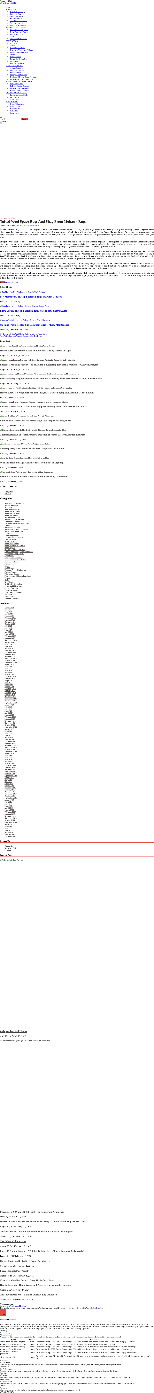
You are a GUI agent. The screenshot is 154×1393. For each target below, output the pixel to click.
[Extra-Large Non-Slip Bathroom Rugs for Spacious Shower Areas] (24, 306)
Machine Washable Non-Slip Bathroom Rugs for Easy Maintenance (34, 324)
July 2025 (8, 626)
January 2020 (10, 719)
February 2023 (10, 677)
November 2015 (11, 818)
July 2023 (8, 666)
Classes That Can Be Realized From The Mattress (25, 1261)
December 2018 (10, 745)
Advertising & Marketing (14, 503)
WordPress (13, 1306)
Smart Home (14, 113)
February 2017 (10, 788)
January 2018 (10, 768)
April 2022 (9, 685)
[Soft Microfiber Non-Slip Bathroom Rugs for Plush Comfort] (22, 292)
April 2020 (9, 713)
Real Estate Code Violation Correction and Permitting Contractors (34, 476)
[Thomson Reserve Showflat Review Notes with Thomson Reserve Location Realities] (33, 430)
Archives (8, 494)
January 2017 (10, 790)
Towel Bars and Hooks (18, 21)
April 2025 (9, 632)
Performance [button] (4, 1367)
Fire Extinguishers (16, 84)
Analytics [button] (3, 1373)
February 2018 (10, 765)
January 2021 (10, 695)
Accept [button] (88, 1308)
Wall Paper (14, 61)
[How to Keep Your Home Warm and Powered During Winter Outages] (27, 346)
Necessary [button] (3, 1331)
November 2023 (11, 658)
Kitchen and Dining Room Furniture (23, 77)
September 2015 (11, 822)
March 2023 (9, 674)
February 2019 (10, 741)
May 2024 (8, 646)
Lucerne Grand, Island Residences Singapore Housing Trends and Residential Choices (43, 406)
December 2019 (10, 721)
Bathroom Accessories (18, 25)
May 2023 (8, 670)
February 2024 (10, 652)
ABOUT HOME (12, 102)
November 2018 (11, 747)
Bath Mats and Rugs (17, 12)
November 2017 (11, 772)
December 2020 (10, 697)
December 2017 (10, 770)
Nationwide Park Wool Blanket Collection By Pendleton (28, 1294)
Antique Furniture (16, 68)
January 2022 (10, 691)
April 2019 (9, 737)
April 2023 (9, 672)
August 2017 (9, 778)
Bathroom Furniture (17, 70)
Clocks (12, 45)
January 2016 (10, 814)
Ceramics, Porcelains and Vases (17, 523)
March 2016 (9, 810)
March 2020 (9, 715)
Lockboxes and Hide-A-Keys (20, 88)
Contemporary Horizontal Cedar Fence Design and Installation (32, 448)
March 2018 (9, 763)
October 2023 (10, 660)
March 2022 (9, 687)
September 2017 (11, 776)
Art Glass (13, 43)
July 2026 (8, 610)
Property (8, 578)
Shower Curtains (16, 18)
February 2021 (10, 693)
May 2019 (8, 735)
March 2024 (9, 650)
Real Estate (14, 111)
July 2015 (8, 826)
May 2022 (8, 683)
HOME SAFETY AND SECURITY (19, 81)
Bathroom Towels (16, 14)
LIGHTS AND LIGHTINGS (16, 93)
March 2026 (9, 616)
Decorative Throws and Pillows (21, 50)
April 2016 (9, 808)
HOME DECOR (12, 41)
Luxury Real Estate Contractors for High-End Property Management (35, 420)
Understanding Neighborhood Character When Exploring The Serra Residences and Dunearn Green (51, 378)
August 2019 (9, 729)
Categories (9, 492)
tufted (17, 282)
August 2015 (9, 824)
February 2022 (10, 689)
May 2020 (8, 711)
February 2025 (10, 636)
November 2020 (11, 699)
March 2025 (9, 634)
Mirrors (12, 54)
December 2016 (10, 792)
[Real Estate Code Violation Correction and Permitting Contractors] (26, 472)
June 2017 (8, 782)
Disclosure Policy (11, 848)
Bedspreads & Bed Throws (13, 1031)
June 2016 (8, 804)
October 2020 (10, 701)
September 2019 (11, 727)
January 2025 (10, 638)
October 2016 (10, 796)
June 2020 (8, 709)
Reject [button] (93, 1308)
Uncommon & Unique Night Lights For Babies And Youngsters (32, 1212)
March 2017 (9, 786)
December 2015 (10, 816)
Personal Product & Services (15, 570)
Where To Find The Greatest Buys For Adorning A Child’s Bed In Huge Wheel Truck (43, 1221)
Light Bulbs (14, 97)
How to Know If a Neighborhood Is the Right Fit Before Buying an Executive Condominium (47, 392)
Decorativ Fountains (17, 48)
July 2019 (8, 731)
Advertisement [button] (5, 1379)
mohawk (8, 282)
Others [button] (2, 1386)
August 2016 (9, 800)
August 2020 (9, 705)
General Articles (11, 540)
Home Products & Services (19, 90)
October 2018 (10, 749)
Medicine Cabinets (16, 16)
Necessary (6, 1333)
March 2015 (9, 834)
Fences (7, 533)
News (7, 566)
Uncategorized (10, 594)
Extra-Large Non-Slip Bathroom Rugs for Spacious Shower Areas (33, 310)
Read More (100, 1308)
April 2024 (9, 648)
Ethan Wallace (35, 225)
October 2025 (10, 624)
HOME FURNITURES (14, 66)
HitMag (23, 1306)
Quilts (12, 36)
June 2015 (8, 828)
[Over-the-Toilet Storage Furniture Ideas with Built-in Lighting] (24, 458)
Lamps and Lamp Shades (19, 95)
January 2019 (10, 743)
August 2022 (9, 681)
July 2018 (8, 755)
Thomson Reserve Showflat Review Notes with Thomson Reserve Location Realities (42, 434)
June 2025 (8, 628)
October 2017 (10, 774)
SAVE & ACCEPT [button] (7, 1392)
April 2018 (9, 761)
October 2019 (10, 725)
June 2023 (8, 668)
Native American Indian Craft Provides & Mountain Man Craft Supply (36, 1231)
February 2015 (10, 836)
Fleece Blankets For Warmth (14, 1271)
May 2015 (8, 830)
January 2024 (10, 654)
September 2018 (11, 751)
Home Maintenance (17, 104)
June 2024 (8, 644)
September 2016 (11, 798)
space (13, 282)
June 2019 (8, 733)
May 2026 (8, 612)
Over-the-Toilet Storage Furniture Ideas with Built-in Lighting (31, 462)
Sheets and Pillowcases (18, 39)
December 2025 (10, 622)
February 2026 (10, 618)
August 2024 (9, 642)
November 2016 (11, 794)
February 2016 (10, 812)
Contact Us (9, 846)
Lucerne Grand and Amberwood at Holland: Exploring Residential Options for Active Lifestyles (49, 364)
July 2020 (8, 707)
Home (8, 7)
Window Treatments (17, 63)
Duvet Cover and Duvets (19, 32)
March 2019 (9, 739)
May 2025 (8, 630)
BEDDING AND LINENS (15, 27)
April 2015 (9, 832)
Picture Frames (15, 57)
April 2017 (9, 784)
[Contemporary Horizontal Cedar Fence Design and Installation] (25, 444)
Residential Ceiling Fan (18, 59)
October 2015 (10, 820)
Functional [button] (4, 1360)
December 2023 (10, 656)
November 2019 (11, 723)
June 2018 (8, 757)
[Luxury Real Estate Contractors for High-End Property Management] (27, 416)
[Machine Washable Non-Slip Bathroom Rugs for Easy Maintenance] (25, 320)
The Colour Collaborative (13, 1241)
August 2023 (9, 664)
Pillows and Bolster (17, 34)
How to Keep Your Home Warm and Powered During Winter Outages (35, 350)
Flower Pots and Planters (19, 52)
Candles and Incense (12, 521)
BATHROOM (11, 9)
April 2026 (9, 614)
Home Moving (15, 106)
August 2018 (9, 753)
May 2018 (8, 759)
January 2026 (10, 620)
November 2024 (11, 640)
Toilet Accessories (16, 23)
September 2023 (11, 662)
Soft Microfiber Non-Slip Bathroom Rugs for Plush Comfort (31, 296)
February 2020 (10, 717)
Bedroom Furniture (17, 72)
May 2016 (8, 806)
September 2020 (11, 703)
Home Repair (15, 108)
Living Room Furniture (18, 75)
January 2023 (10, 679)
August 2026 (9, 608)
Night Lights (14, 99)
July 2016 (8, 802)
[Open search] (1, 117)
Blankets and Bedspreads (19, 30)
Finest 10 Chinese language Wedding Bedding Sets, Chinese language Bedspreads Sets (43, 1251)
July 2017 (8, 780)
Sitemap (8, 850)
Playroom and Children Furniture (22, 79)
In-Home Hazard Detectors (19, 86)
